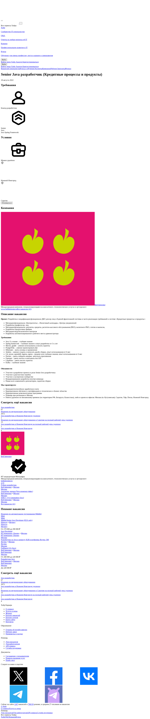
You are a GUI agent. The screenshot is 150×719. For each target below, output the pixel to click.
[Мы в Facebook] (53, 684)
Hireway (4, 522)
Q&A (7, 717)
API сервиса (10, 646)
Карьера (12, 717)
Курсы (18, 717)
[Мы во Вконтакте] (88, 684)
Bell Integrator (100, 305)
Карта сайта (10, 620)
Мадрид (12, 522)
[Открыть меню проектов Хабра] (2, 20)
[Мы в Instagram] (124, 684)
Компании (46, 69)
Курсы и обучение (27, 69)
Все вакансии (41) (24, 309)
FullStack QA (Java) (8, 548)
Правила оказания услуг (15, 658)
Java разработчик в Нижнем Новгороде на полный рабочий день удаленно (31, 424)
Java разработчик (8, 407)
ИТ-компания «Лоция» (10, 533)
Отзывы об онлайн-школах (16, 630)
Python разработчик (9, 485)
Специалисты (14, 69)
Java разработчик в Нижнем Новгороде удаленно (20, 416)
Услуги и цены (11, 611)
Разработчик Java (8, 559)
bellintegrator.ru (7, 481)
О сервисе (10, 609)
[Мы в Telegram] (18, 702)
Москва (16, 487)
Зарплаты (61, 69)
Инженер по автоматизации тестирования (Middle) (21, 514)
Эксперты (38, 69)
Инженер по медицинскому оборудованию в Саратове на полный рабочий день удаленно (37, 420)
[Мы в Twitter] (18, 684)
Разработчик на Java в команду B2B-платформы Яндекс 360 (25, 540)
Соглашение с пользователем (17, 656)
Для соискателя (12, 642)
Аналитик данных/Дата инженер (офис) (17, 491)
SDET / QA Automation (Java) (12, 498)
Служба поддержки (13, 648)
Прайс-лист (10, 660)
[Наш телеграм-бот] (53, 702)
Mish (3, 516)
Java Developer (6, 531)
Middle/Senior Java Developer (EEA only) (16, 520)
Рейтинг (54, 69)
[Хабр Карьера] (10, 23)
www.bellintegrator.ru (9, 309)
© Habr (4, 706)
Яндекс (4, 542)
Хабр (3, 717)
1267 (16, 704)
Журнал (68, 69)
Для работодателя (13, 644)
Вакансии (5, 69)
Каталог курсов (12, 617)
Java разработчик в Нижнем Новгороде (16, 428)
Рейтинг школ (11, 632)
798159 (31, 704)
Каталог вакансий (13, 615)
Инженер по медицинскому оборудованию (18, 412)
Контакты (9, 622)
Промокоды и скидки (14, 634)
